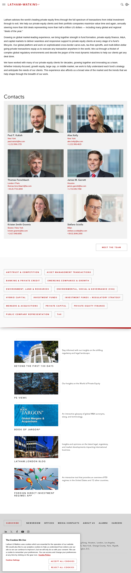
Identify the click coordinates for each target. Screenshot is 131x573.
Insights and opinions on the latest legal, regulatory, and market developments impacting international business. (85, 447)
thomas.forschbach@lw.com (20, 186)
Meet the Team (111, 247)
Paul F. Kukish (15, 135)
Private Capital (56, 306)
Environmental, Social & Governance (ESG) (86, 289)
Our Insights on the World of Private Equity (81, 383)
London (11, 183)
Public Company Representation (27, 314)
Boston (11, 228)
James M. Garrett (76, 179)
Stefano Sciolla (75, 224)
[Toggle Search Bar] (122, 4)
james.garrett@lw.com (76, 186)
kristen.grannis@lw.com (18, 231)
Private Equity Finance (89, 306)
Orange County (99, 546)
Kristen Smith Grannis (19, 224)
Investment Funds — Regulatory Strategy (93, 297)
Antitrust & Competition (22, 272)
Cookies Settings (13, 560)
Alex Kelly (72, 135)
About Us (89, 523)
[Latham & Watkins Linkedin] (6, 532)
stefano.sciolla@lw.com (77, 231)
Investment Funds (45, 297)
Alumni (103, 523)
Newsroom (33, 523)
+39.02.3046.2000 (74, 233)
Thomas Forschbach (18, 179)
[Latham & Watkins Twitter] (11, 532)
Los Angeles (110, 543)
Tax (59, 314)
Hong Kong (82, 543)
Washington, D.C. (82, 549)
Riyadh (115, 546)
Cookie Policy (45, 555)
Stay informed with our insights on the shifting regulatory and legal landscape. (82, 351)
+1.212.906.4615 (74, 144)
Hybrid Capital (16, 297)
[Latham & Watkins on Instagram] (28, 532)
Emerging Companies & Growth (68, 280)
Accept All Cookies (63, 561)
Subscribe (12, 523)
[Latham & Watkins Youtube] (23, 532)
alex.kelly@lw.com (75, 141)
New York (12, 138)
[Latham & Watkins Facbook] (17, 532)
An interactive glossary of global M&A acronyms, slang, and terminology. (83, 415)
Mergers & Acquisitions (22, 306)
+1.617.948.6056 (15, 233)
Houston (70, 183)
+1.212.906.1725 (15, 144)
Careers (117, 523)
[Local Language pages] (127, 4)
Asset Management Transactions (69, 272)
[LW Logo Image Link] (24, 4)
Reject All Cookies (62, 567)
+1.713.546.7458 (74, 189)
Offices (49, 523)
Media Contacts (68, 523)
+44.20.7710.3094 (15, 189)
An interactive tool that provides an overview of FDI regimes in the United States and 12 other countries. (85, 478)
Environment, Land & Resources (27, 289)
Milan (69, 228)
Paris (17, 183)
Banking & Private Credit (23, 280)
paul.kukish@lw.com (16, 141)
